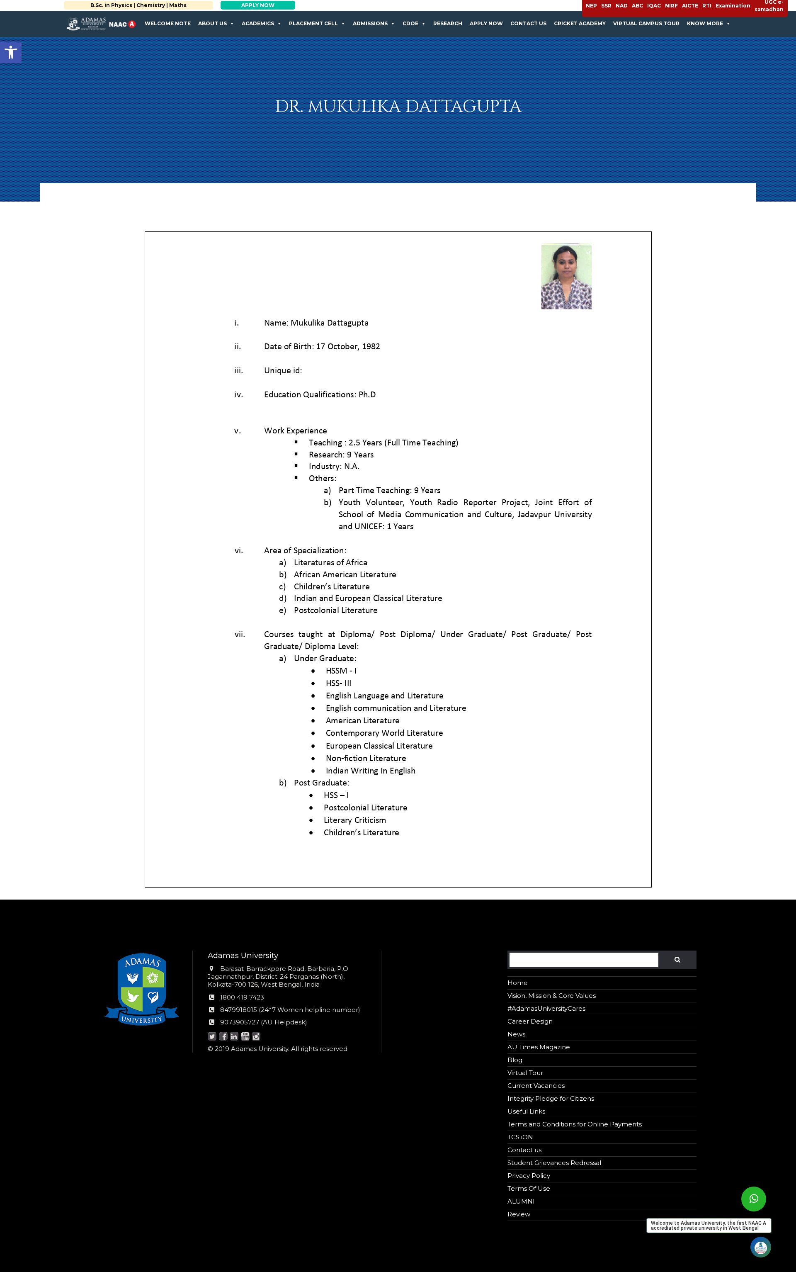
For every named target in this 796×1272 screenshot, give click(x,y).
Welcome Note (168, 23)
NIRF (671, 5)
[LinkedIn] (234, 1037)
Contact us (528, 23)
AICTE (690, 5)
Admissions (370, 23)
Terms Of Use (528, 1188)
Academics (258, 23)
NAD (622, 5)
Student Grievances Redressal (554, 1163)
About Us (212, 23)
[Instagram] (256, 1037)
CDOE (410, 23)
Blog (514, 1060)
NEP (591, 5)
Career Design (530, 1021)
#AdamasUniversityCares (546, 1008)
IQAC (654, 5)
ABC (637, 5)
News (516, 1034)
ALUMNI (521, 1201)
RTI (706, 5)
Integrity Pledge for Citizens (550, 1098)
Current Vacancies (536, 1086)
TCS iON (520, 1137)
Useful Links (526, 1111)
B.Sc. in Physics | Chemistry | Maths (131, 5)
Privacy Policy (528, 1176)
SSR (606, 5)
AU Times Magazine (538, 1047)
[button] (11, 52)
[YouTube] (245, 1037)
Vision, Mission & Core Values (551, 996)
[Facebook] (223, 1037)
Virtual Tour (525, 1073)
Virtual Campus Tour (646, 23)
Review (518, 1214)
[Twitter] (212, 1037)
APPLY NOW (250, 5)
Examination (733, 5)
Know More (705, 23)
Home (517, 983)
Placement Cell (313, 23)
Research (447, 23)
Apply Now (486, 23)
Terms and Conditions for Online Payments (574, 1124)
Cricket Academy (580, 23)
